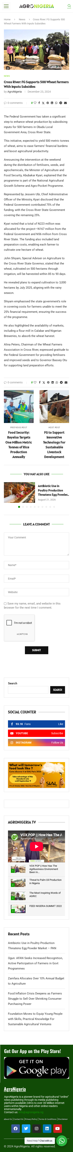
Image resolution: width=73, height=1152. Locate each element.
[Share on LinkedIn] (52, 102)
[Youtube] (57, 1128)
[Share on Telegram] (60, 102)
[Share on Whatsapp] (56, 102)
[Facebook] (15, 1128)
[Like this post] (35, 102)
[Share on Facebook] (39, 102)
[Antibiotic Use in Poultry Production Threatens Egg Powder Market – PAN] (19, 492)
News (22, 19)
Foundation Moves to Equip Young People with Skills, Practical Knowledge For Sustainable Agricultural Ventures (35, 1019)
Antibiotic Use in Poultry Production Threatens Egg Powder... (53, 490)
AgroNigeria (14, 91)
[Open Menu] (6, 6)
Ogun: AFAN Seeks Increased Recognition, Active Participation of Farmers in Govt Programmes (35, 963)
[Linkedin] (47, 1128)
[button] (7, 494)
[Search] (69, 6)
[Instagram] (36, 1128)
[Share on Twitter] (43, 103)
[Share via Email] (65, 102)
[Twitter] (26, 1128)
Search (12, 683)
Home (7, 19)
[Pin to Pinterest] (48, 102)
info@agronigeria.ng (30, 1112)
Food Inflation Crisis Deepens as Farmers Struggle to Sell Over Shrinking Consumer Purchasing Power (35, 999)
